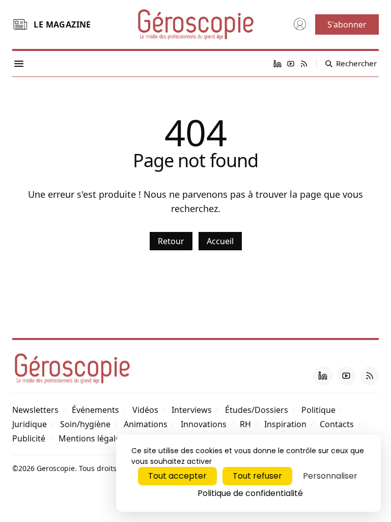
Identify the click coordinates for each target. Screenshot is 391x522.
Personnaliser (330, 476)
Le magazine (62, 24)
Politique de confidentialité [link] (250, 493)
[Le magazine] (19, 24)
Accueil (220, 241)
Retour (171, 241)
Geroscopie (56, 468)
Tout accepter (177, 476)
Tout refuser (257, 476)
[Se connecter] (300, 24)
